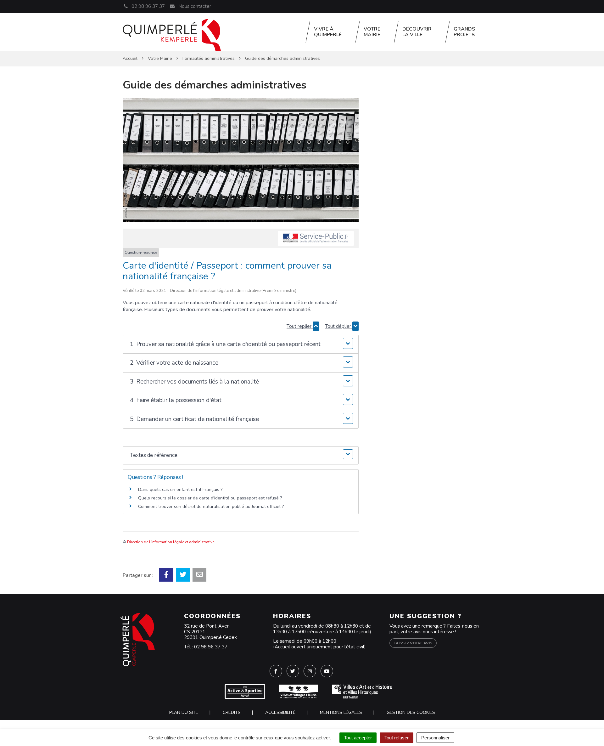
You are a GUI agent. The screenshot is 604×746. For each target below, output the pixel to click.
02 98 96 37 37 (210, 647)
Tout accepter (358, 737)
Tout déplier (338, 326)
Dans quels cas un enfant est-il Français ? (180, 490)
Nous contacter (194, 6)
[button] (240, 344)
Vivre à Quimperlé (328, 32)
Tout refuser (396, 737)
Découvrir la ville (417, 32)
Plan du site (183, 712)
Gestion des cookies (411, 712)
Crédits (232, 712)
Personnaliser (435, 737)
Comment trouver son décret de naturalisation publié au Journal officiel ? (211, 507)
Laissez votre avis (413, 643)
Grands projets (464, 32)
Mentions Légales (341, 712)
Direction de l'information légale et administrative (170, 541)
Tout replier (300, 326)
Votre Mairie (372, 32)
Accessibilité (280, 712)
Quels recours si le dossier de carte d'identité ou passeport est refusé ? (210, 498)
